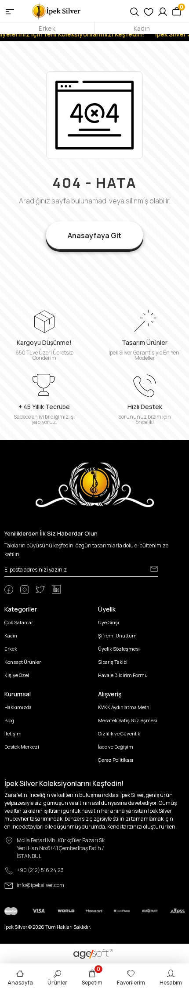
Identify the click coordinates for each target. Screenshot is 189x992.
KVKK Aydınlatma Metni (124, 707)
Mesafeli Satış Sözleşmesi (127, 720)
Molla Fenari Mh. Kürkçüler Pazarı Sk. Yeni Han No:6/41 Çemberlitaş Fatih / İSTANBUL (61, 848)
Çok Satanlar (18, 622)
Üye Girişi (108, 622)
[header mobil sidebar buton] (10, 11)
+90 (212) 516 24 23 (40, 870)
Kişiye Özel (16, 675)
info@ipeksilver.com (40, 885)
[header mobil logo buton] (57, 10)
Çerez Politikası (115, 760)
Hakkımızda (18, 707)
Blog (9, 720)
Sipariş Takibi (112, 662)
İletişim (13, 733)
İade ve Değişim (115, 746)
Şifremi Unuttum (117, 635)
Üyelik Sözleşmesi (119, 648)
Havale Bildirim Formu (123, 675)
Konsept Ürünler (22, 662)
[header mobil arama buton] (134, 11)
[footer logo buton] (95, 484)
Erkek (47, 28)
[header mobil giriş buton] (162, 11)
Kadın (142, 28)
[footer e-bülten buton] (154, 569)
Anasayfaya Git (94, 235)
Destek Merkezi (21, 746)
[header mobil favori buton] (148, 11)
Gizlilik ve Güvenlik (119, 733)
